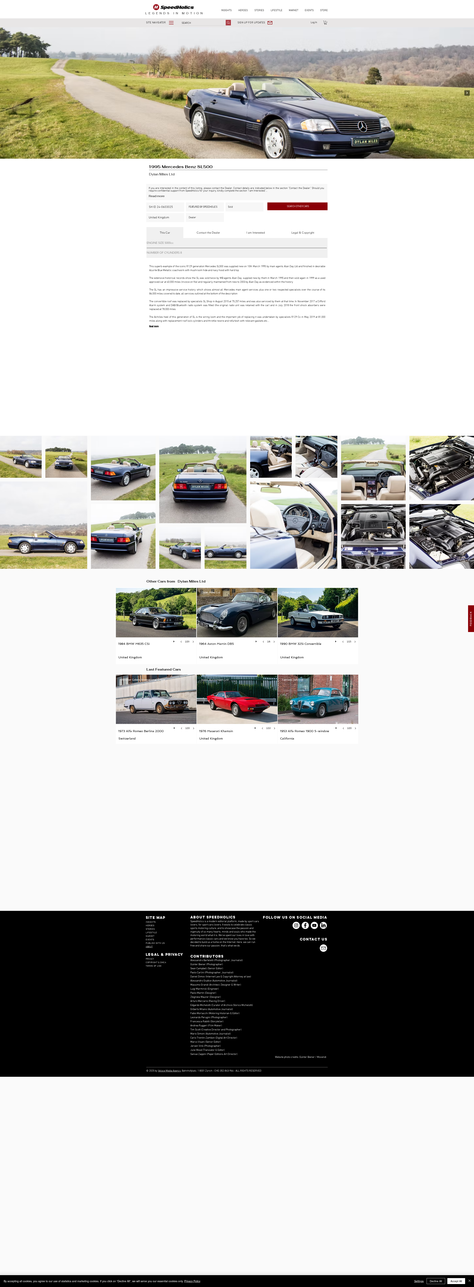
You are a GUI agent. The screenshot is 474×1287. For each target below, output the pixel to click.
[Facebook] (305, 925)
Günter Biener (307, 1057)
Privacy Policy (192, 1281)
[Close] (469, 1281)
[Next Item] (467, 93)
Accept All (456, 1281)
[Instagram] (296, 925)
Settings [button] (419, 1281)
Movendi (321, 1057)
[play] (174, 640)
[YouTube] (314, 925)
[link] (325, 22)
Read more (157, 196)
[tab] (164, 232)
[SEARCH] (228, 22)
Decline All (436, 1281)
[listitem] (156, 625)
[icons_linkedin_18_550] (323, 925)
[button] (162, 23)
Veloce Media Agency (169, 1070)
